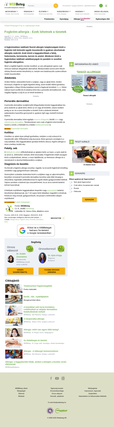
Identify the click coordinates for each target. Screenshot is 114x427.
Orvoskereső (66, 6)
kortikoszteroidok (42, 125)
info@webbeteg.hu (59, 402)
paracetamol (52, 190)
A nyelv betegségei (22, 202)
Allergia (77, 19)
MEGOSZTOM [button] (56, 218)
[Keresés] (56, 5)
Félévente (77, 191)
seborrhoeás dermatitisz (13, 122)
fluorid (59, 87)
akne (57, 119)
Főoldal (6, 26)
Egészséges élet (103, 19)
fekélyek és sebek (13, 152)
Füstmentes (49, 19)
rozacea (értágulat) (41, 119)
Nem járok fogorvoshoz (82, 182)
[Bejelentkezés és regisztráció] (101, 5)
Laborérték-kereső (90, 6)
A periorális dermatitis (19, 129)
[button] (12, 13)
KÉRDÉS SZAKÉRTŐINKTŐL (20, 271)
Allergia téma (14, 219)
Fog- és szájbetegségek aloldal (29, 26)
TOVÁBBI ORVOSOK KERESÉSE (51, 271)
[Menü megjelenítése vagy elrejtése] (106, 5)
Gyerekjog (64, 19)
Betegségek (14, 26)
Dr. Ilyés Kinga (55, 255)
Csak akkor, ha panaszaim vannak (86, 185)
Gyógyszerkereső (77, 6)
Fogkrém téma (24, 219)
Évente (76, 188)
